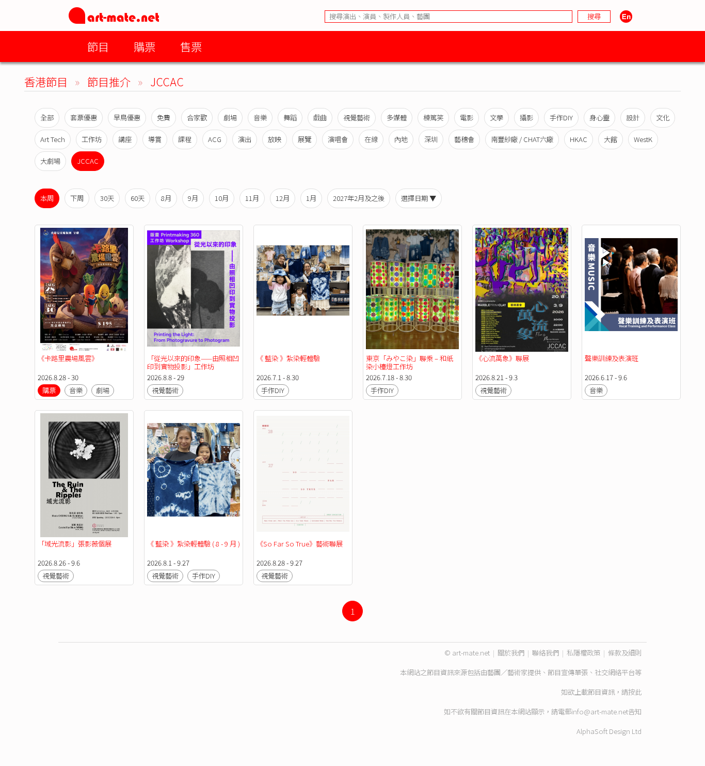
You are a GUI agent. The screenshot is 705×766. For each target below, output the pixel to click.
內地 (401, 139)
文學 (496, 117)
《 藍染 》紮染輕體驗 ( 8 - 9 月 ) (193, 544)
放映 (274, 139)
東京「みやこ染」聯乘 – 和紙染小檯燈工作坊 (409, 362)
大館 (610, 139)
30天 (107, 198)
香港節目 (46, 81)
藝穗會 (464, 139)
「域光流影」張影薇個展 (74, 544)
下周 (77, 198)
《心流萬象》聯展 (502, 358)
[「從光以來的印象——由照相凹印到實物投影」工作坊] (193, 290)
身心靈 (599, 117)
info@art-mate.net (599, 711)
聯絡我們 (545, 653)
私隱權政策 (583, 653)
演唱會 (338, 139)
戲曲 (320, 117)
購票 (144, 46)
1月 (311, 198)
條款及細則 (625, 653)
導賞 (155, 139)
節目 (98, 46)
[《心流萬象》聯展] (521, 290)
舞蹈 (290, 117)
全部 (47, 117)
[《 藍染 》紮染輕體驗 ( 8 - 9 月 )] (193, 475)
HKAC (578, 139)
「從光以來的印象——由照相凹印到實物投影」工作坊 (193, 362)
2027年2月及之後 (358, 198)
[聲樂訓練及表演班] (631, 290)
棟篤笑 (433, 117)
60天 (138, 198)
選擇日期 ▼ (418, 198)
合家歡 (197, 117)
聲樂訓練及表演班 (611, 358)
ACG (214, 139)
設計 (632, 117)
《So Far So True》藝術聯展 (300, 544)
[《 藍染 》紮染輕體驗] (303, 290)
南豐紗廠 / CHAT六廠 (522, 139)
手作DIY (561, 117)
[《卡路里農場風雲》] (84, 290)
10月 (222, 198)
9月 (193, 198)
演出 (244, 139)
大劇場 (50, 161)
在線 (371, 139)
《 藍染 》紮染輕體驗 (288, 358)
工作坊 (92, 139)
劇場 (230, 117)
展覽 (304, 139)
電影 (466, 117)
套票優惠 (83, 117)
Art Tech (52, 139)
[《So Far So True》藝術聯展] (303, 475)
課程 (184, 139)
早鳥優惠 (127, 117)
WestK (643, 139)
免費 (163, 117)
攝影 (526, 117)
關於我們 (511, 653)
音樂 (260, 117)
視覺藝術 (356, 117)
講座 (125, 139)
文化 (662, 117)
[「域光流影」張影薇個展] (84, 475)
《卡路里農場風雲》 (68, 358)
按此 (635, 692)
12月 (283, 198)
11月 (252, 198)
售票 (191, 46)
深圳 (431, 139)
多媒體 (397, 117)
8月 (166, 198)
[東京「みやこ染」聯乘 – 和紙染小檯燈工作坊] (412, 290)
